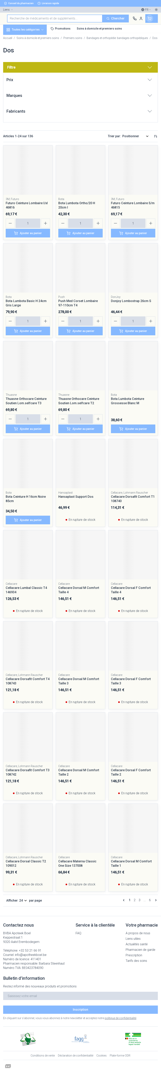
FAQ (78, 933)
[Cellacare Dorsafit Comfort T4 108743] (27, 646)
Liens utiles (133, 939)
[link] (124, 900)
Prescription (134, 955)
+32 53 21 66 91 (30, 950)
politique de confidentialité (120, 1018)
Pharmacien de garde (140, 950)
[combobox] (54, 18)
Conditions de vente (43, 1055)
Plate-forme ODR (120, 1055)
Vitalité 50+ (25, 81)
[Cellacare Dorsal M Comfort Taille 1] (133, 828)
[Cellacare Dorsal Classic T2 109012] (27, 828)
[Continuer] (155, 900)
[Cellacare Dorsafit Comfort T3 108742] (27, 737)
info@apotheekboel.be (31, 955)
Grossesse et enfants (25, 72)
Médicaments (25, 121)
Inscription (80, 1009)
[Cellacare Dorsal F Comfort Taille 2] (133, 737)
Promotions (11, 38)
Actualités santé (137, 944)
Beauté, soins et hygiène (25, 48)
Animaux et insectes (25, 112)
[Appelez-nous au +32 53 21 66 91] (135, 18)
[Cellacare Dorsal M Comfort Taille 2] (80, 737)
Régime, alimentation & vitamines (25, 61)
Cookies (101, 1055)
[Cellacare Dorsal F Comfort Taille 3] (133, 646)
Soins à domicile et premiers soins (25, 101)
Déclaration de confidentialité (75, 1055)
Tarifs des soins (136, 961)
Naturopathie (25, 90)
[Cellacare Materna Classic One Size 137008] (80, 828)
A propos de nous (138, 933)
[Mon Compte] (141, 18)
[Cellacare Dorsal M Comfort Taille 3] (80, 646)
